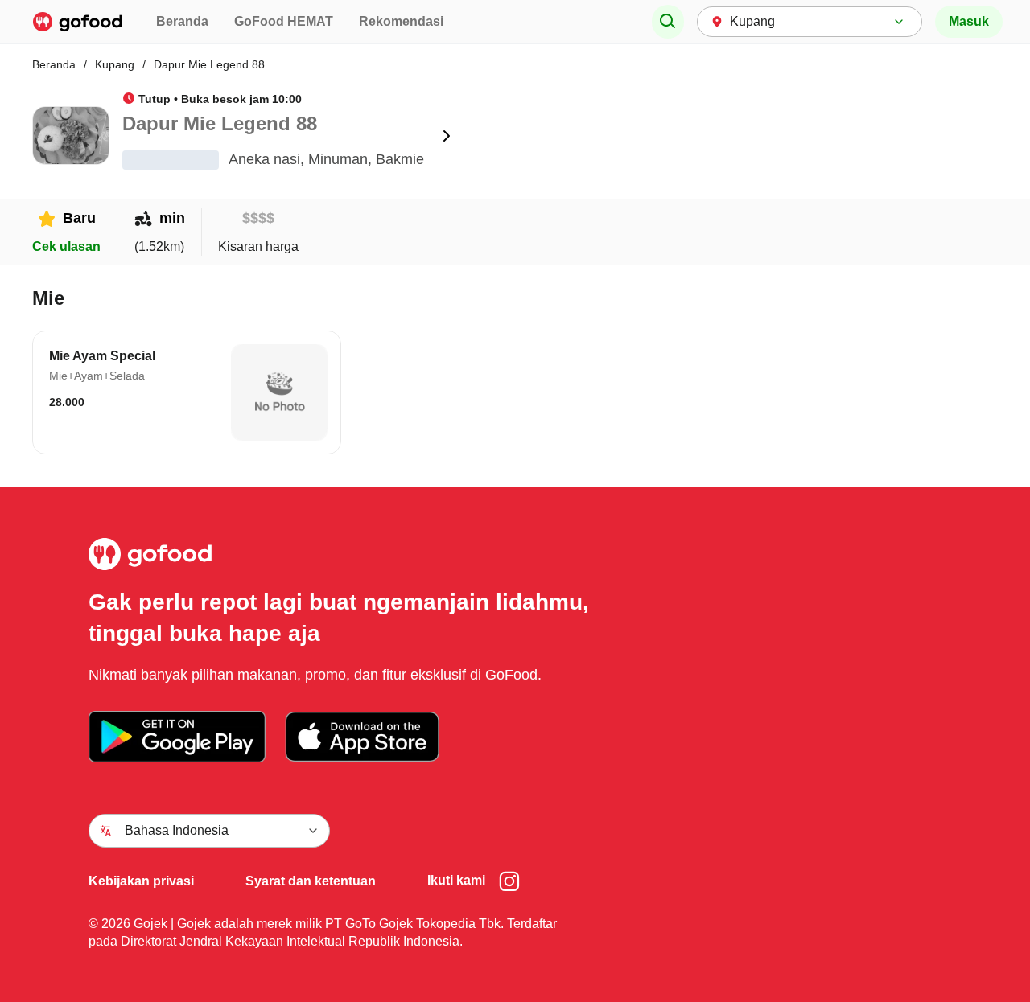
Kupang (114, 64)
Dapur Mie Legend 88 (209, 64)
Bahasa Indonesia (177, 830)
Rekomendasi (401, 21)
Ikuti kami (456, 880)
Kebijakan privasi (141, 881)
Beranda (182, 21)
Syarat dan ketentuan (310, 881)
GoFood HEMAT (283, 21)
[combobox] (809, 21)
